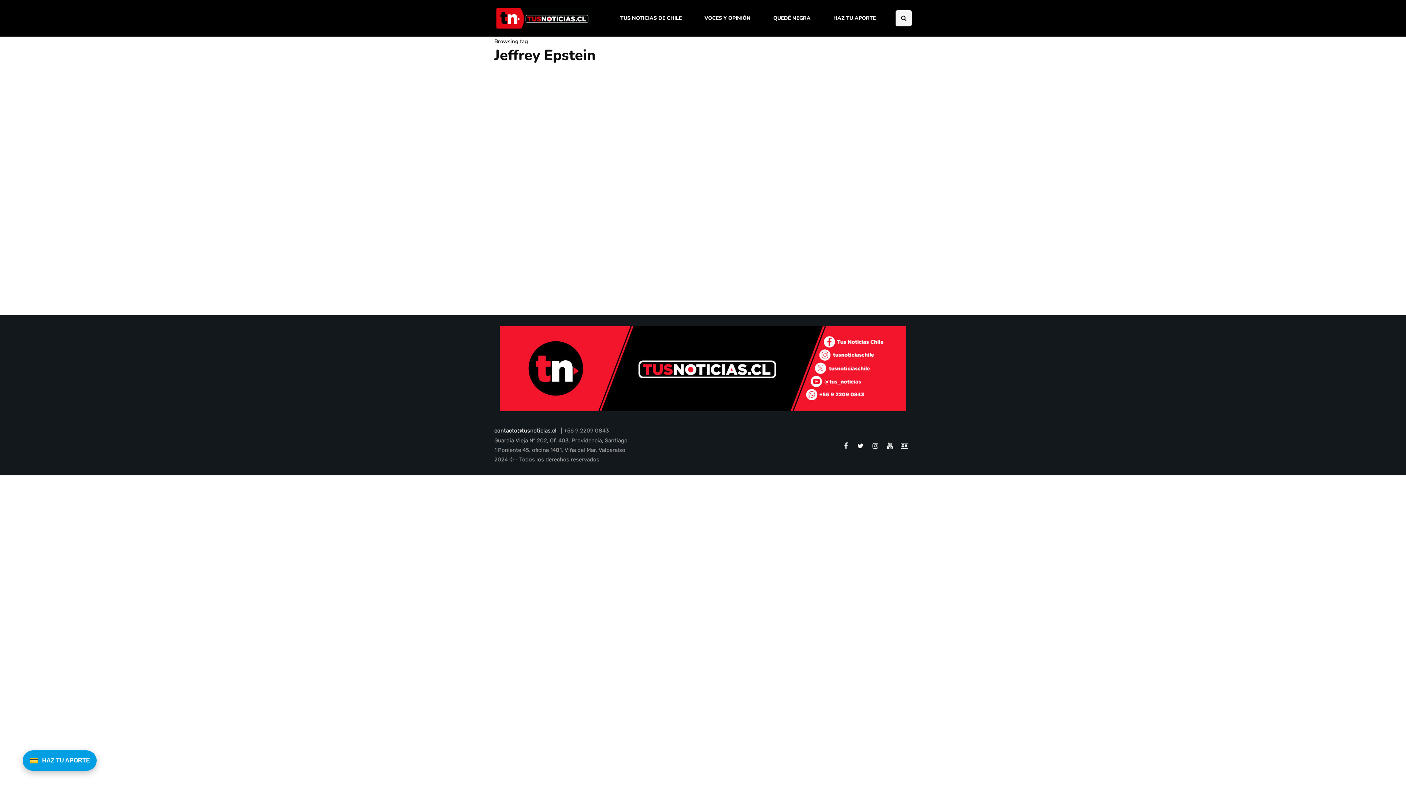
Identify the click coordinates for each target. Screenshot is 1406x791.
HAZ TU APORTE (854, 18)
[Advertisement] (851, 166)
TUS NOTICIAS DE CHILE (651, 18)
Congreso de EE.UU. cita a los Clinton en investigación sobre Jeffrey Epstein (617, 277)
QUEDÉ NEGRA (792, 18)
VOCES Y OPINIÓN (727, 18)
